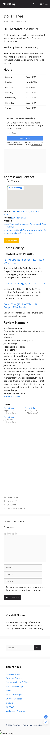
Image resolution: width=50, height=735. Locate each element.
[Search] (37, 648)
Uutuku (9, 702)
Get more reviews (12, 396)
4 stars (13, 533)
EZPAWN (10, 707)
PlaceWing (9, 4)
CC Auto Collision (14, 698)
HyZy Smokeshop (14, 686)
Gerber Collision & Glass (17, 682)
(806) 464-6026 (18, 217)
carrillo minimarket (16, 508)
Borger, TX (12, 500)
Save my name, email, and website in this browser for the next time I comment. (26, 588)
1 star (5, 533)
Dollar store (12, 497)
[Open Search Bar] (34, 4)
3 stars (10, 533)
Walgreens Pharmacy (16, 711)
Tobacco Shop (13, 673)
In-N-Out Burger (14, 694)
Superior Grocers (14, 678)
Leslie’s (9, 690)
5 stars (15, 533)
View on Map (11, 240)
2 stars (7, 533)
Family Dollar (9, 408)
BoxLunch (11, 504)
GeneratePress (37, 725)
